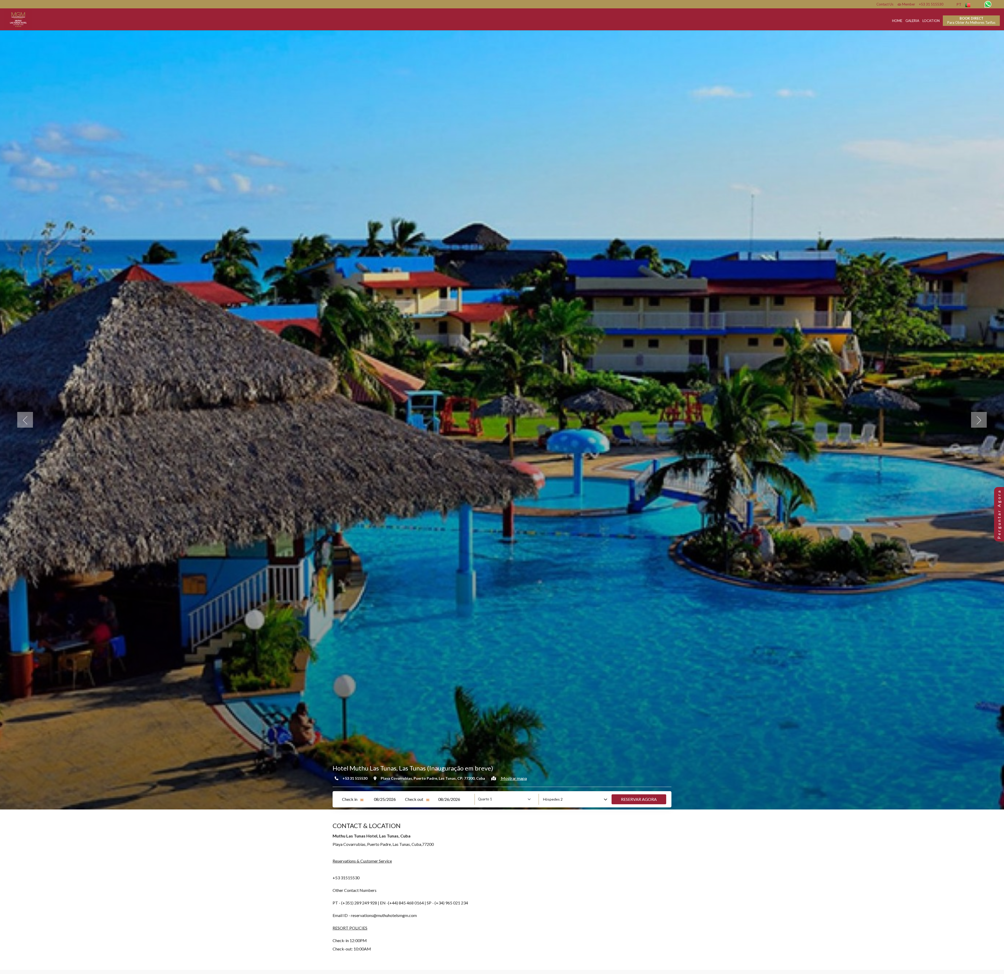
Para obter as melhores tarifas (971, 20)
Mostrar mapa (513, 778)
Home (897, 21)
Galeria (912, 21)
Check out (414, 799)
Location (931, 21)
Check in (349, 799)
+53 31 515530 (931, 4)
